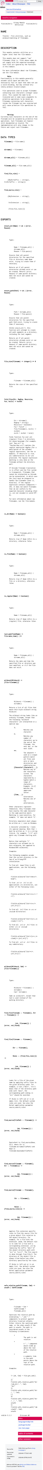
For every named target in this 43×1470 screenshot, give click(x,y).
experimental (11, 12)
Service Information (13, 9)
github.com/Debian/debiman (28, 1464)
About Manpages (18, 4)
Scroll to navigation (10, 18)
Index (8, 4)
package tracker (24, 1425)
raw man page (24, 1428)
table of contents (26, 1433)
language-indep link (26, 1422)
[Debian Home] (2, 4)
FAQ (28, 4)
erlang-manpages (21, 12)
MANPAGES (9, 0)
